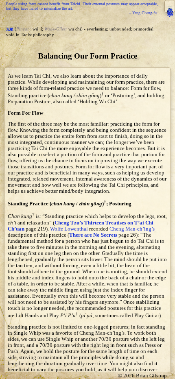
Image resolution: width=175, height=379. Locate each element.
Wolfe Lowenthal (69, 229)
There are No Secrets (93, 235)
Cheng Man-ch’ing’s (132, 229)
